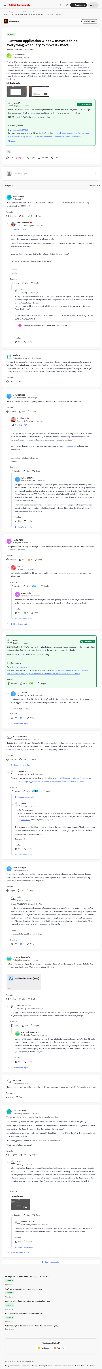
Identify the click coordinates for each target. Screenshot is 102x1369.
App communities (16, 12)
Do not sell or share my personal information (69, 1366)
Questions (36, 12)
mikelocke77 (17, 1080)
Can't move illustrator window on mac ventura (23, 1289)
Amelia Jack (17, 355)
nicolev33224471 (19, 196)
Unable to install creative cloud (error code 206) (24, 1313)
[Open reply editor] (51, 173)
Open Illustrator (90, 21)
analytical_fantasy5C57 (22, 957)
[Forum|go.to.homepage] (19, 5)
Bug (9, 152)
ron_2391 (20, 566)
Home (6, 12)
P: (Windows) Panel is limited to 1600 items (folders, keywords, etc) (31, 1326)
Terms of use (26, 1366)
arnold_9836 (18, 540)
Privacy (34, 1366)
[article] (51, 206)
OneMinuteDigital (19, 867)
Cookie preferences (45, 1366)
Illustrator (27, 12)
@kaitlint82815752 (22, 425)
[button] (4, 6)
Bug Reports (9, 1329)
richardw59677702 (20, 736)
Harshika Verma (23, 222)
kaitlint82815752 (19, 395)
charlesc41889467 (19, 54)
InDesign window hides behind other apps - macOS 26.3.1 (27, 1276)
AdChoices (91, 1366)
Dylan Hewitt (22, 692)
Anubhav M (21, 418)
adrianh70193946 (19, 1110)
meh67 (17, 103)
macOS (73, 446)
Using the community (12, 1366)
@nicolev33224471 (20, 229)
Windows (65, 446)
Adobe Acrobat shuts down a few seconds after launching (27, 1301)
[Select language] (67, 5)
